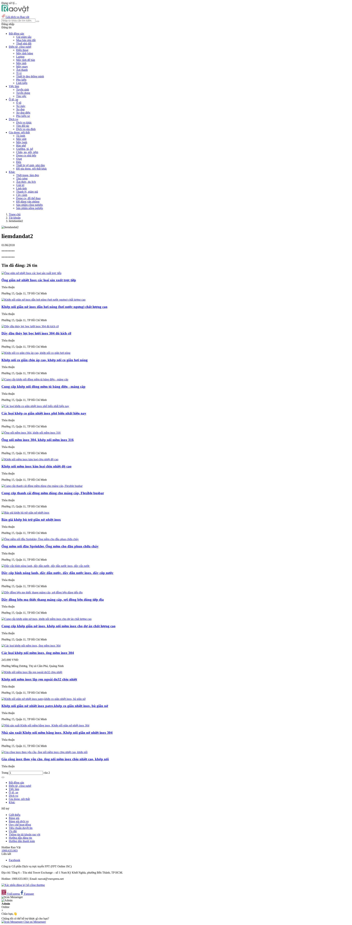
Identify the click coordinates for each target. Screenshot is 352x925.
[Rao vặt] (15, 12)
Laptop (20, 56)
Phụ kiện (21, 79)
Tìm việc (21, 96)
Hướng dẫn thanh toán (22, 841)
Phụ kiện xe (23, 115)
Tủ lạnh (20, 135)
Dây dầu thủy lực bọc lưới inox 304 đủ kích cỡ (36, 333)
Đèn (18, 162)
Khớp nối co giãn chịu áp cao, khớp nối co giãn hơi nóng (44, 360)
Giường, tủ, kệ (24, 148)
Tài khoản (15, 217)
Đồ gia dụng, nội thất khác (31, 168)
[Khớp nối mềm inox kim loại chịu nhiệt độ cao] (29, 459)
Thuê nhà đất (23, 43)
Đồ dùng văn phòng (27, 201)
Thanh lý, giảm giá (27, 191)
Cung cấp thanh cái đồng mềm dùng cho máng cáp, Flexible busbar (52, 493)
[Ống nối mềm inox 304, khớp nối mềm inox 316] (30, 432)
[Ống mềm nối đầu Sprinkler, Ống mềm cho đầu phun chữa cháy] (40, 539)
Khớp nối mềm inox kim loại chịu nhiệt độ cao (36, 466)
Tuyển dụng (23, 92)
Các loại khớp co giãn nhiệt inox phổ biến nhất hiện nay (43, 413)
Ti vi (18, 73)
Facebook (14, 860)
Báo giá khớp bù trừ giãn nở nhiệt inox (31, 520)
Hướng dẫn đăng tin (20, 837)
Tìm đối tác (22, 125)
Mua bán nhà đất (26, 40)
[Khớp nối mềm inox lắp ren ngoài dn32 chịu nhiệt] (31, 672)
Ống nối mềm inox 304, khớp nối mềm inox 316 (37, 440)
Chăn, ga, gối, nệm (27, 152)
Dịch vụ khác (24, 122)
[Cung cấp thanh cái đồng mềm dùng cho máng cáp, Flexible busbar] (41, 485)
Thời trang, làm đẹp (27, 175)
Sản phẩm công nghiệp (29, 204)
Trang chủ (15, 214)
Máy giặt (21, 139)
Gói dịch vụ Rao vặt (17, 16)
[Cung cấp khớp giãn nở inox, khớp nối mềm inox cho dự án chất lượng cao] (46, 619)
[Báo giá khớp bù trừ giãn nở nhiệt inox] (25, 512)
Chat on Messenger (34, 921)
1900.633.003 (9, 850)
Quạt (19, 158)
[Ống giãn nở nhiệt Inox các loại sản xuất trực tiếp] (31, 273)
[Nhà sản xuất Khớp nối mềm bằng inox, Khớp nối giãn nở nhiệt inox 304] (45, 725)
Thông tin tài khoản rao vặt (24, 834)
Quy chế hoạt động (20, 824)
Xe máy (20, 106)
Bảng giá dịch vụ (19, 821)
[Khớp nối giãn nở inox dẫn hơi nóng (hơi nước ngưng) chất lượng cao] (43, 299)
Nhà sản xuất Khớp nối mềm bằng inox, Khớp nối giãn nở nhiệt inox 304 (57, 733)
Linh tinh (21, 188)
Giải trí (20, 185)
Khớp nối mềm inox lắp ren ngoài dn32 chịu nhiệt (39, 679)
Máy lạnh (21, 142)
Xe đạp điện (23, 112)
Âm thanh (22, 69)
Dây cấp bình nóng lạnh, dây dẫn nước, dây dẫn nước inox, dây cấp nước (57, 573)
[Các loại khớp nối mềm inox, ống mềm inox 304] (30, 645)
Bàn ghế (21, 145)
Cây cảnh (21, 195)
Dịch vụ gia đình (26, 129)
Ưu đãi (13, 831)
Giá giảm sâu (23, 36)
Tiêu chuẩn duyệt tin (20, 827)
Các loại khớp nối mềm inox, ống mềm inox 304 (37, 653)
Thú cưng (21, 178)
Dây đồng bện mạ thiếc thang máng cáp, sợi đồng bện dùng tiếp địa (52, 599)
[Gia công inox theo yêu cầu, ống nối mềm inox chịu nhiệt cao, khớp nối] (44, 752)
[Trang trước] (2, 777)
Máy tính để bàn (25, 59)
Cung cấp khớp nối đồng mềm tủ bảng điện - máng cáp (43, 386)
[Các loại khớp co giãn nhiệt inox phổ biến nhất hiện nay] (35, 406)
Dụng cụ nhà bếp (26, 155)
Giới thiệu (14, 814)
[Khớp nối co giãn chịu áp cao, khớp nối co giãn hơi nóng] (35, 352)
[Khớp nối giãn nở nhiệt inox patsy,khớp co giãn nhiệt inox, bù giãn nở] (43, 698)
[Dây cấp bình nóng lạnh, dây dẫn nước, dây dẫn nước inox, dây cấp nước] (45, 565)
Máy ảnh (21, 63)
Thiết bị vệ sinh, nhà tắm (30, 165)
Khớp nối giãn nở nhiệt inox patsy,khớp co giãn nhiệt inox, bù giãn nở (54, 706)
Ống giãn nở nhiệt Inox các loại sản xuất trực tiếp (38, 280)
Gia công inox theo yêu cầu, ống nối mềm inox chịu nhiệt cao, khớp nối (55, 759)
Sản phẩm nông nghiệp (29, 208)
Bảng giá (14, 818)
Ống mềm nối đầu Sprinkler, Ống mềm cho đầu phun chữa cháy (50, 546)
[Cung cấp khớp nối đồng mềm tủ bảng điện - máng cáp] (34, 379)
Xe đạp (20, 109)
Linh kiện (21, 83)
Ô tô (18, 102)
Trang (5, 772)
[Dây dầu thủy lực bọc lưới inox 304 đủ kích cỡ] (30, 326)
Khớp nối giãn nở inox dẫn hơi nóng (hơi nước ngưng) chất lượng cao (54, 307)
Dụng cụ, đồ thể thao (28, 198)
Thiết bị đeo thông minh (30, 76)
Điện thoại (22, 50)
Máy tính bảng (24, 53)
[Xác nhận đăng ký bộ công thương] (23, 885)
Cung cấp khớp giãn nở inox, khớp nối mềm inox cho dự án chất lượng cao (58, 626)
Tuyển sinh (22, 89)
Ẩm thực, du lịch (26, 181)
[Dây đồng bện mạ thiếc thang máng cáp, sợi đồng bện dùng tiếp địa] (41, 592)
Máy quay (22, 66)
